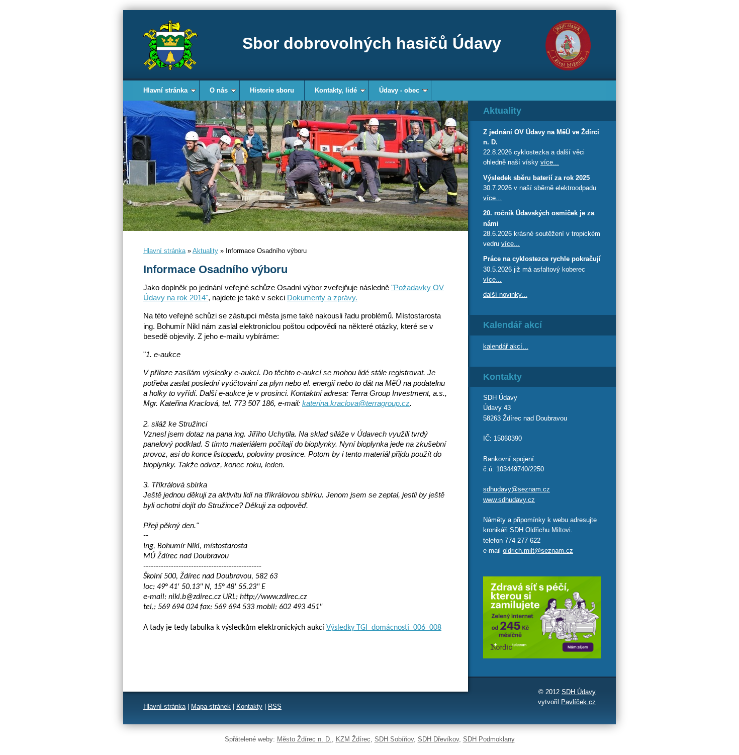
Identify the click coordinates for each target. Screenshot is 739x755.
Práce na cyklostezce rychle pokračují (542, 259)
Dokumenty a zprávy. (322, 297)
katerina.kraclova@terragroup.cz (356, 403)
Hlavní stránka (165, 90)
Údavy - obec (399, 90)
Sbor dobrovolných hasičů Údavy (371, 43)
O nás (219, 90)
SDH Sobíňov (394, 739)
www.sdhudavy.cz (509, 500)
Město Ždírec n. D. (304, 739)
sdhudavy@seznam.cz (516, 489)
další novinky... (505, 294)
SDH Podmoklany (489, 739)
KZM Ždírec (353, 739)
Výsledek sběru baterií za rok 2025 (536, 178)
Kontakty (249, 706)
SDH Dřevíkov (438, 739)
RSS (275, 706)
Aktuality (205, 251)
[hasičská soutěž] (295, 166)
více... (549, 162)
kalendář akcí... (505, 346)
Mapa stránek (211, 706)
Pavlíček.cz (578, 702)
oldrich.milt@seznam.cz (538, 550)
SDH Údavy (579, 692)
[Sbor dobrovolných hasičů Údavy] (170, 45)
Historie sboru (272, 90)
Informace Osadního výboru (215, 269)
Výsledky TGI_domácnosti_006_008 (383, 628)
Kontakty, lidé (336, 90)
